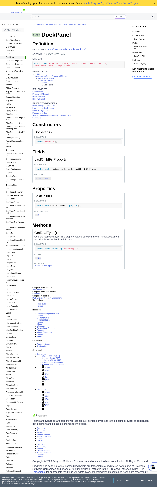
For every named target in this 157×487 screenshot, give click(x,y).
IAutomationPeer (39, 92)
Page (8, 406)
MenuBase (10, 378)
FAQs (39, 336)
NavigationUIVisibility (15, 392)
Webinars (41, 326)
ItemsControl (11, 303)
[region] (78, 480)
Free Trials (41, 304)
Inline (8, 289)
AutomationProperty (43, 178)
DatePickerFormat (13, 40)
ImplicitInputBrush (13, 273)
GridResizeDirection (14, 195)
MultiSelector (11, 389)
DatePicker (10, 37)
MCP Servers (37, 298)
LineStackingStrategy (15, 330)
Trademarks (39, 472)
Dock (8, 54)
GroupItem (10, 237)
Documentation (43, 318)
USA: (51, 356)
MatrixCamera (12, 354)
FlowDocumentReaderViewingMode (15, 128)
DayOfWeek (11, 47)
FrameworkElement (60, 76)
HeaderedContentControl (15, 241)
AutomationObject (43, 76)
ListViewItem (11, 344)
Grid (8, 188)
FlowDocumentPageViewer (15, 119)
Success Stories (43, 344)
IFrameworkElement (40, 94)
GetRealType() (45, 233)
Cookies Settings (145, 480)
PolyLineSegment (13, 471)
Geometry (10, 150)
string (38, 258)
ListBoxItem (11, 337)
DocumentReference (14, 64)
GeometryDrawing (13, 159)
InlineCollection (12, 292)
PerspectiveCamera (14, 447)
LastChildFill (43, 196)
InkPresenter (11, 285)
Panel (8, 416)
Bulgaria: (52, 362)
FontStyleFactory (13, 138)
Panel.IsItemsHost (39, 113)
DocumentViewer (13, 68)
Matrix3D (9, 351)
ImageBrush (11, 263)
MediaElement (12, 364)
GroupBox (10, 233)
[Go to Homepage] (24, 13)
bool (37, 215)
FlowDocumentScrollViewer (15, 133)
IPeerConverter (38, 96)
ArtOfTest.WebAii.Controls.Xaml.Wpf (60, 25)
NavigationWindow (14, 395)
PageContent (11, 409)
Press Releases (43, 434)
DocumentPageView (14, 61)
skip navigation (16, 13)
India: (51, 360)
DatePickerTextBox (14, 43)
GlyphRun (10, 166)
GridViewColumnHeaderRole (15, 212)
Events (40, 334)
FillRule (9, 104)
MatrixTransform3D (14, 361)
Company (41, 428)
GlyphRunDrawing (13, 169)
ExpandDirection (13, 97)
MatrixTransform (12, 358)
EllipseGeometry (13, 88)
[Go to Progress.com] (39, 416)
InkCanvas (10, 276)
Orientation (10, 399)
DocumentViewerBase (15, 71)
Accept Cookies (123, 480)
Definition (42, 43)
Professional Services (46, 328)
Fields (39, 151)
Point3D (9, 461)
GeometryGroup (12, 162)
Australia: (53, 364)
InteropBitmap (11, 299)
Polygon (9, 464)
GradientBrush (12, 176)
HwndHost (10, 252)
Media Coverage (44, 436)
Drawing (9, 74)
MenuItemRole (12, 385)
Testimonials (42, 346)
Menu (8, 375)
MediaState (10, 371)
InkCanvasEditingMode (15, 281)
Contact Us (41, 354)
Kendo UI (36, 294)
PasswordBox (11, 419)
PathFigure (10, 426)
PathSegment (11, 433)
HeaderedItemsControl (15, 246)
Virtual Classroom (44, 332)
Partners (40, 330)
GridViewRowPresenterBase (15, 229)
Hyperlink (10, 256)
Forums (40, 322)
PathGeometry (12, 430)
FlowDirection (11, 111)
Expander (10, 101)
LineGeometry (12, 327)
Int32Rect (10, 296)
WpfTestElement (46, 80)
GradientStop (11, 185)
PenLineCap (11, 440)
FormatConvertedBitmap (15, 142)
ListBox (9, 334)
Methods (41, 225)
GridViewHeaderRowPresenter (15, 218)
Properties (43, 188)
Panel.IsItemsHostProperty (43, 108)
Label (8, 313)
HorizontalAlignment (14, 249)
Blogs (39, 324)
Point (8, 457)
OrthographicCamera (14, 402)
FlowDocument (12, 114)
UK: (51, 358)
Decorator (10, 50)
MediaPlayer (11, 368)
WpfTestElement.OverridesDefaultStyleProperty (51, 115)
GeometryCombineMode (15, 154)
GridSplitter (10, 199)
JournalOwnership (13, 309)
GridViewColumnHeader (15, 207)
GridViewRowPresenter (15, 223)
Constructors (46, 124)
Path (8, 423)
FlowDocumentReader (15, 123)
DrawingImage (12, 81)
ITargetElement (38, 99)
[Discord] (43, 386)
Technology (41, 430)
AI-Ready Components (53, 298)
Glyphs (9, 173)
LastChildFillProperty (50, 159)
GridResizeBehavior (14, 192)
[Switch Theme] (153, 17)
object (36, 74)
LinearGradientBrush (14, 323)
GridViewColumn (13, 202)
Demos (40, 316)
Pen (7, 437)
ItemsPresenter (12, 306)
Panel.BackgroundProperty (43, 106)
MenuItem (10, 382)
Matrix (8, 347)
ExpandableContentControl (15, 93)
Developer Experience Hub (48, 314)
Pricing (40, 306)
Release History (43, 320)
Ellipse (9, 85)
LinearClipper (11, 320)
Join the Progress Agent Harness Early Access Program (111, 3)
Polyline (9, 468)
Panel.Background (40, 111)
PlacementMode (12, 454)
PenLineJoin (11, 443)
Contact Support (142, 77)
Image (8, 259)
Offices (40, 441)
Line (8, 316)
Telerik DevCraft (39, 290)
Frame (8, 147)
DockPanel (10, 57)
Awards (40, 432)
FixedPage (10, 107)
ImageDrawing (12, 266)
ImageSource (11, 270)
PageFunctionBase (14, 413)
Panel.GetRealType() (44, 266)
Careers (40, 438)
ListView (9, 340)
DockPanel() (44, 132)
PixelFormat (11, 450)
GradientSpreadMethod (15, 181)
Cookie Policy (47, 481)
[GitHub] (43, 383)
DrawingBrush (12, 78)
